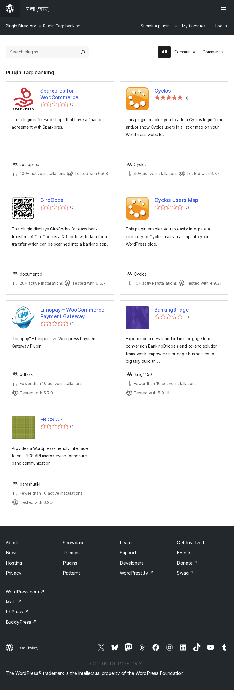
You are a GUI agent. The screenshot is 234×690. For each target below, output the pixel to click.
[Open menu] (225, 8)
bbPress (17, 612)
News (12, 552)
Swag (185, 573)
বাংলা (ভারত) (29, 648)
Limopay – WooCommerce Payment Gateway (72, 313)
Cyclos (162, 91)
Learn (126, 542)
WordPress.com (25, 592)
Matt (14, 602)
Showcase (74, 542)
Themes (71, 552)
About (12, 542)
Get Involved (190, 542)
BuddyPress (21, 622)
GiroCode (52, 200)
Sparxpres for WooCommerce (59, 94)
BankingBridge (171, 310)
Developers (132, 563)
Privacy (13, 573)
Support (128, 552)
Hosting (14, 563)
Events (184, 552)
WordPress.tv (137, 573)
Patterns (72, 573)
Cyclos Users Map (176, 200)
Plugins (70, 563)
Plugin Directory (21, 25)
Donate (187, 563)
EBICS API (52, 419)
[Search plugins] (83, 52)
